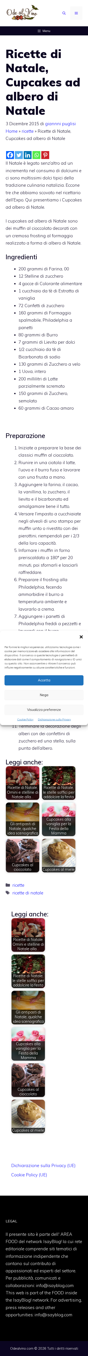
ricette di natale (27, 893)
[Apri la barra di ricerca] (64, 13)
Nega (44, 695)
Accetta (44, 680)
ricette (28, 131)
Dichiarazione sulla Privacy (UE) (43, 1165)
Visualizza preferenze (44, 709)
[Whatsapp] (36, 155)
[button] (81, 637)
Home (12, 131)
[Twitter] (19, 155)
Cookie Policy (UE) (29, 1174)
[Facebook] (10, 155)
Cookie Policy (25, 719)
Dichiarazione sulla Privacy (54, 719)
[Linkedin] (28, 155)
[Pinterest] (45, 155)
